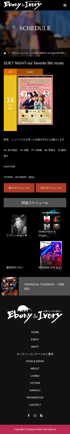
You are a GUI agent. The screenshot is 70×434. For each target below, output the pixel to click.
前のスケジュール (19, 187)
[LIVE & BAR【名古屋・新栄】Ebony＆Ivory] (23, 5)
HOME (35, 332)
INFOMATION (35, 397)
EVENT (35, 339)
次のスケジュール (51, 187)
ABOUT (35, 368)
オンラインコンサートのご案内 (35, 354)
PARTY (35, 346)
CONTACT (35, 404)
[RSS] (41, 415)
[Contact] (35, 415)
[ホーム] (5, 52)
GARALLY (35, 390)
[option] (35, 286)
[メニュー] (65, 5)
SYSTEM (35, 383)
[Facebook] (29, 415)
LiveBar (35, 375)
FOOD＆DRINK (35, 361)
